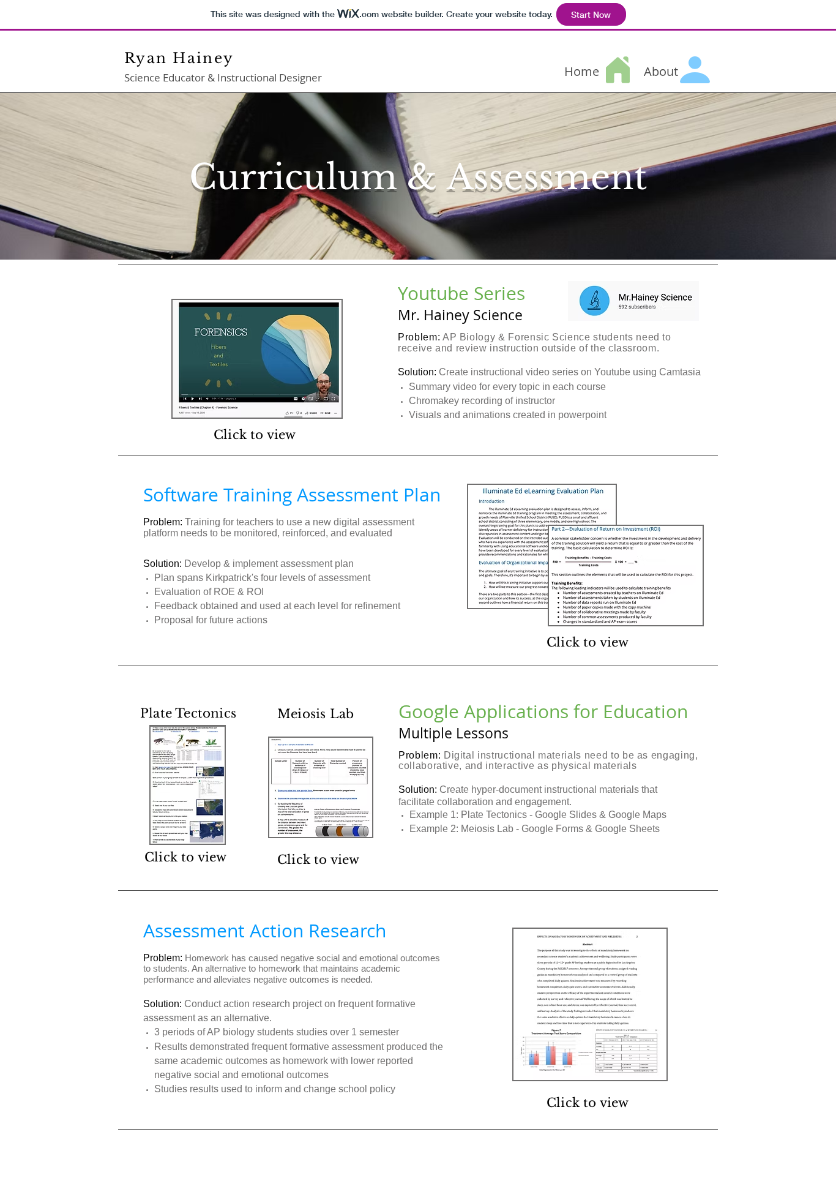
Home (581, 71)
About (661, 71)
